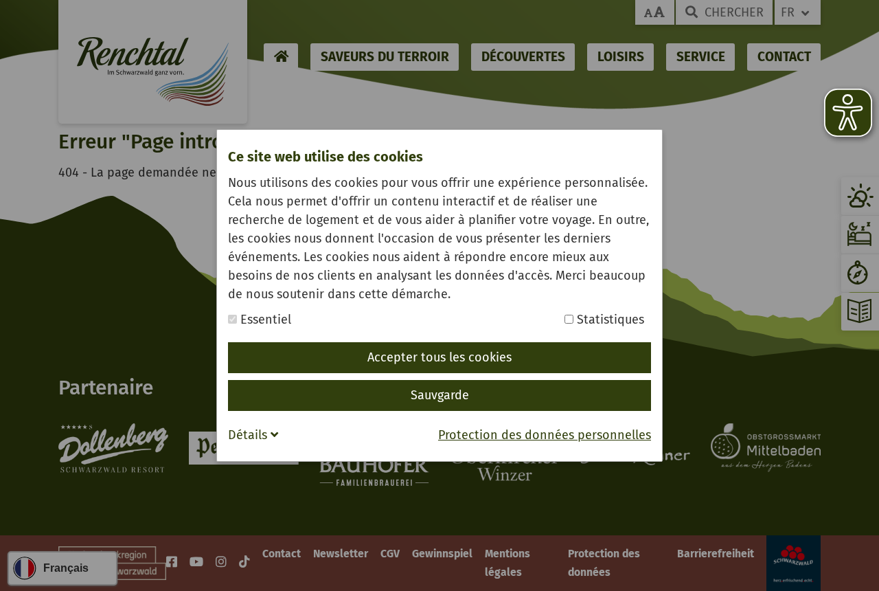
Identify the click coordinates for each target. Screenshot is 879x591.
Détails (249, 435)
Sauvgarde (440, 395)
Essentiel (264, 319)
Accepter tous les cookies (439, 357)
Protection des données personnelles (544, 435)
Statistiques (608, 319)
